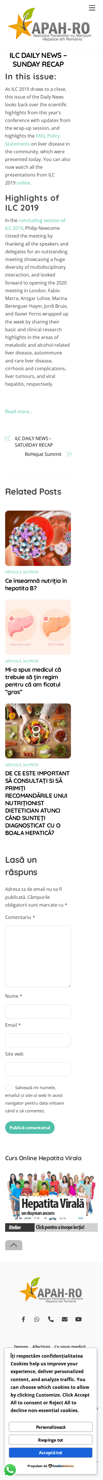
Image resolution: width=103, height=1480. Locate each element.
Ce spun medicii (70, 1346)
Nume (13, 996)
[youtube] (78, 1318)
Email (13, 1025)
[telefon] (51, 1318)
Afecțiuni (41, 1346)
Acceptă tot (50, 1452)
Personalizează (51, 1427)
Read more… (18, 411)
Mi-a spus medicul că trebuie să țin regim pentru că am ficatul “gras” (33, 680)
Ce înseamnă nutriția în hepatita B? (36, 584)
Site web (14, 1054)
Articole (13, 572)
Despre (21, 1346)
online (23, 183)
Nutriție (31, 572)
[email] (64, 1318)
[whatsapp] (37, 1318)
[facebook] (23, 1318)
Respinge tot (50, 1440)
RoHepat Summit (43, 454)
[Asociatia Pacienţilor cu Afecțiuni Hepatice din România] (50, 40)
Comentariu (20, 917)
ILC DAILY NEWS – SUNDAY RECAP (38, 59)
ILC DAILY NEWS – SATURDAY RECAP (34, 441)
